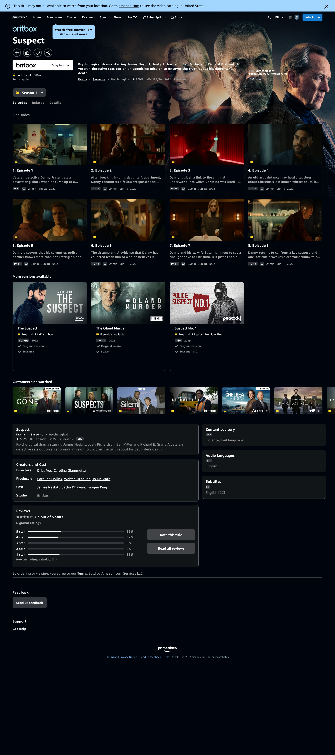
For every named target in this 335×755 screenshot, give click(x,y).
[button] (37, 559)
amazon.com (129, 6)
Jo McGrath (101, 479)
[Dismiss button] (326, 7)
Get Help (19, 629)
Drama (82, 79)
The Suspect (50, 303)
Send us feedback (150, 656)
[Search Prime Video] (269, 17)
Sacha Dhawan (258, 73)
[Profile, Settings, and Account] (297, 17)
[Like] (27, 52)
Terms (82, 573)
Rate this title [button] (171, 535)
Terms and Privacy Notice (122, 656)
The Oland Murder (128, 303)
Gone (37, 400)
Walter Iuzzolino (77, 479)
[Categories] (290, 17)
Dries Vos (44, 470)
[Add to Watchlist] (17, 52)
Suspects (89, 400)
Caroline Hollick (49, 479)
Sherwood (194, 400)
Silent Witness (141, 400)
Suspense (99, 79)
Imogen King (278, 73)
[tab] (20, 102)
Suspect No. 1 (207, 303)
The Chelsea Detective (246, 400)
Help (166, 656)
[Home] (20, 17)
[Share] (48, 52)
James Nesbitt (265, 71)
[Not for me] (38, 52)
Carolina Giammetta (70, 470)
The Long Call (298, 400)
